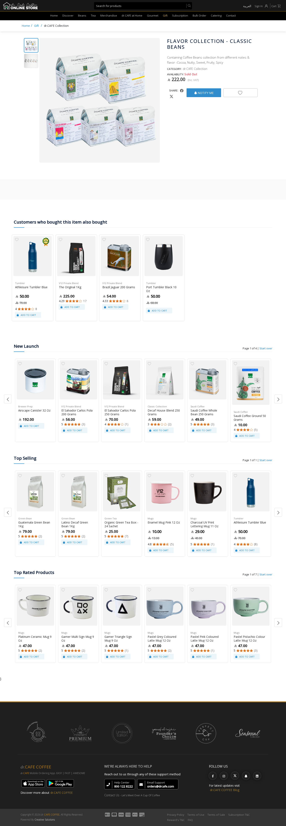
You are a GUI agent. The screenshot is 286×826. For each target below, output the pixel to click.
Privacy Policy (175, 815)
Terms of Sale (216, 815)
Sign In (259, 6)
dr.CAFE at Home (132, 15)
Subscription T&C (239, 815)
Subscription (180, 15)
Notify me (205, 93)
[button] (8, 399)
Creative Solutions (45, 819)
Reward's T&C (176, 820)
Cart (273, 6)
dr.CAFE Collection (56, 26)
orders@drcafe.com (160, 786)
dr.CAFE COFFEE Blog (224, 790)
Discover (67, 15)
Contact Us (111, 795)
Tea (93, 15)
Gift (165, 15)
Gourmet (152, 15)
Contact (231, 15)
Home (54, 15)
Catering (216, 15)
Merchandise (108, 15)
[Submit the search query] (188, 6)
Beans (82, 15)
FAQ (190, 820)
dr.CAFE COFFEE (61, 793)
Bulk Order (199, 15)
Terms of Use (195, 815)
